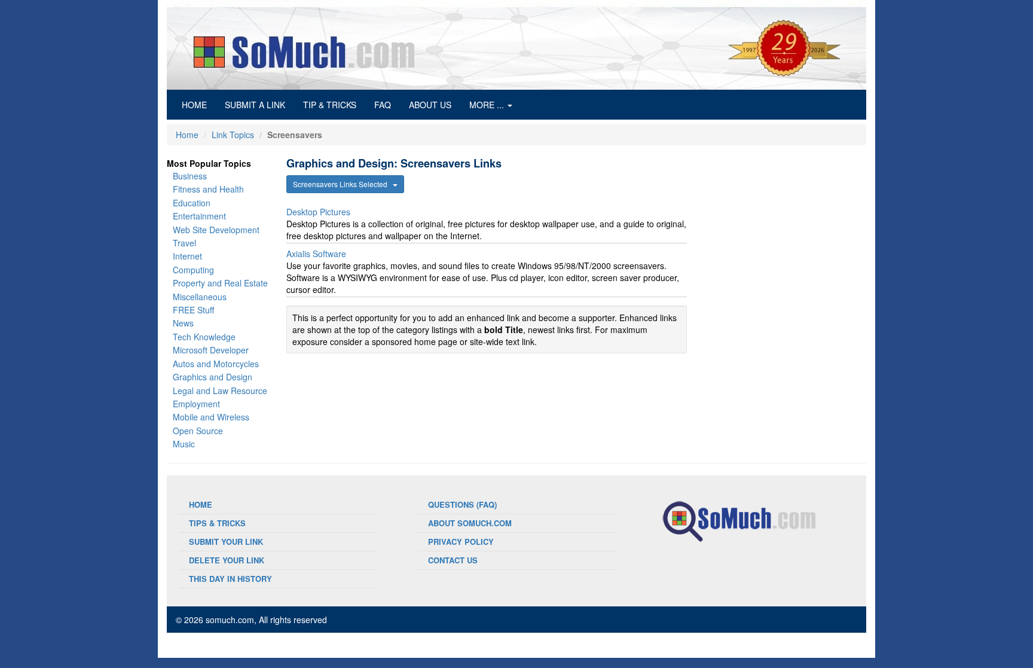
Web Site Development (216, 230)
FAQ (382, 105)
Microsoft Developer (211, 350)
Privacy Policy (461, 541)
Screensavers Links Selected (343, 184)
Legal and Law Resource (220, 390)
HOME (199, 104)
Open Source (198, 431)
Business (190, 176)
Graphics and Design (212, 377)
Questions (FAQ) (462, 504)
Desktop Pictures (318, 212)
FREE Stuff (193, 310)
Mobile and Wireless (211, 417)
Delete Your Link (226, 560)
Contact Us (453, 560)
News (183, 323)
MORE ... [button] (487, 105)
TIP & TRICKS (329, 105)
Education (191, 203)
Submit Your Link (226, 541)
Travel (184, 243)
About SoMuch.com (470, 523)
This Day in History (230, 578)
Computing (193, 270)
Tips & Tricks (217, 523)
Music (184, 444)
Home (187, 135)
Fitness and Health (208, 189)
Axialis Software (316, 254)
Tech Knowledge (204, 337)
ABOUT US (430, 105)
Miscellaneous (200, 297)
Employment (196, 404)
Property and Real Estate (220, 283)
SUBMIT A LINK (255, 105)
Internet (187, 256)
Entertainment (199, 216)
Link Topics (233, 135)
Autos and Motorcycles (216, 364)
